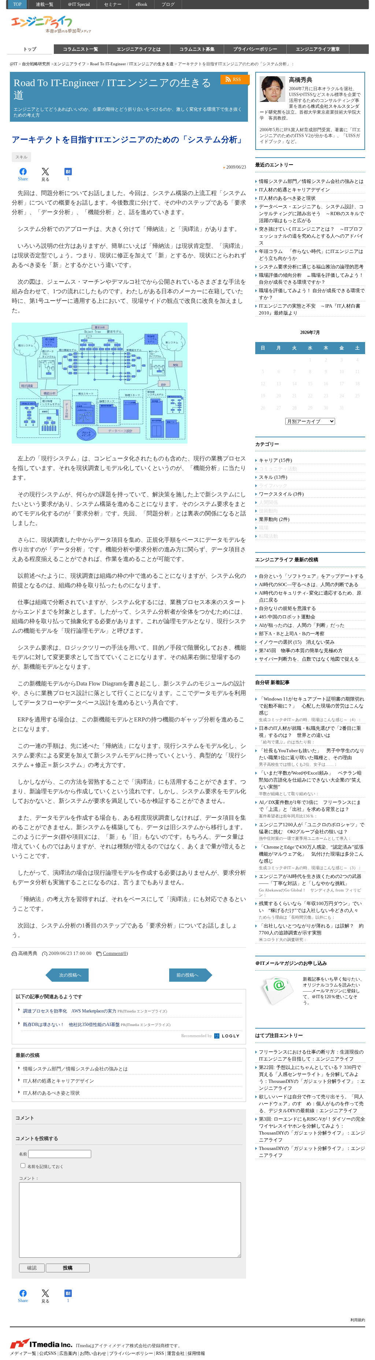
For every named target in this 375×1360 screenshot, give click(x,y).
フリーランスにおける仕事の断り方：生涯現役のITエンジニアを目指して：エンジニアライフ (311, 1055)
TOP (17, 4)
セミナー (113, 4)
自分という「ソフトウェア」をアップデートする (311, 576)
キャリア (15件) (275, 460)
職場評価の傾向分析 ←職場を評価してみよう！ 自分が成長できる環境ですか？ (311, 278)
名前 (23, 1154)
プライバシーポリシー (255, 49)
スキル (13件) (273, 477)
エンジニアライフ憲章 (318, 49)
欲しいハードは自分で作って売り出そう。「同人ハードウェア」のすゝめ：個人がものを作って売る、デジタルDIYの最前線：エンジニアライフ (311, 1103)
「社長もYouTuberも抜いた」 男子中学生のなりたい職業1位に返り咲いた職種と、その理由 (311, 754)
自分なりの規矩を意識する (287, 608)
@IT (14, 64)
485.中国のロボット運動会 (287, 617)
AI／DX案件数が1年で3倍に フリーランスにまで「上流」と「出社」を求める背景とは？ (310, 806)
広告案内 (68, 1353)
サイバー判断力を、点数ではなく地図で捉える (309, 659)
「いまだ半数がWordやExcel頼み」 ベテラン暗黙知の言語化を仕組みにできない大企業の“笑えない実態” (310, 780)
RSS (237, 79)
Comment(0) (115, 953)
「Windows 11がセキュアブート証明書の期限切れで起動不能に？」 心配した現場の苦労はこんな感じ (311, 706)
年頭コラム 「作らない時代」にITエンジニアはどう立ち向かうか (311, 255)
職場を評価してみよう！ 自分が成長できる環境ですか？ (312, 294)
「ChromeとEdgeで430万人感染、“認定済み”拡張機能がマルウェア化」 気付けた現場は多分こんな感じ (311, 854)
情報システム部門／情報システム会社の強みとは (75, 1069)
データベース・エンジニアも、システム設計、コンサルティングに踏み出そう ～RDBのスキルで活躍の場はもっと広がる (311, 213)
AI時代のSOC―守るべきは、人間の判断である (309, 584)
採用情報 (196, 1353)
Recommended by (197, 1035)
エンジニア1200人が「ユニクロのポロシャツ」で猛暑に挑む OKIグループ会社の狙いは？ (311, 828)
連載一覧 (44, 4)
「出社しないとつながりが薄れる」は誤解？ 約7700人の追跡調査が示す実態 (311, 929)
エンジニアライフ (51, 25)
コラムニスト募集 (197, 49)
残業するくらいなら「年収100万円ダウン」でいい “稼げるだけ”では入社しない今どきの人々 (310, 907)
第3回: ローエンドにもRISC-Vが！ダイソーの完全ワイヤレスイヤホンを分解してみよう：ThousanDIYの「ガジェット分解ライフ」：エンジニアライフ (312, 1129)
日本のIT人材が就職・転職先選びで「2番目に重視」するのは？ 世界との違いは (310, 731)
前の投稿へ (187, 975)
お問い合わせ (93, 1353)
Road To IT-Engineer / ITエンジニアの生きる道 (132, 64)
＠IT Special (79, 4)
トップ (29, 49)
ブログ (168, 4)
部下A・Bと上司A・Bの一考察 (291, 633)
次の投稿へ (70, 975)
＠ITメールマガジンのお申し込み (291, 963)
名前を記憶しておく (45, 1166)
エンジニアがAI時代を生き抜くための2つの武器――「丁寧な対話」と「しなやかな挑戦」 (310, 880)
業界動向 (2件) (274, 519)
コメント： (29, 1178)
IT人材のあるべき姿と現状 (51, 1093)
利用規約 (357, 1320)
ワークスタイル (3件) (281, 494)
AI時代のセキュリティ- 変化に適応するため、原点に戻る (310, 596)
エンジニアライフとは (139, 49)
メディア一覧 (23, 1353)
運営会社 (176, 1353)
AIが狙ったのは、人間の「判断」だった (302, 625)
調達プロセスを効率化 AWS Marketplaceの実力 (95, 1011)
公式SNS (47, 1353)
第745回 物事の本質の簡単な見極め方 (301, 650)
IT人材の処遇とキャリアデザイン (58, 1081)
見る (45, 179)
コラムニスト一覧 (80, 49)
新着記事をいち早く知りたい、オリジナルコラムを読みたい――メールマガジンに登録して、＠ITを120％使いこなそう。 (333, 991)
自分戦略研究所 (36, 64)
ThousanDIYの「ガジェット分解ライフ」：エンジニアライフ (312, 1152)
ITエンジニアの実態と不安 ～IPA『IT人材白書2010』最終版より (309, 309)
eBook (141, 4)
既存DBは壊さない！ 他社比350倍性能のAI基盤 (96, 1024)
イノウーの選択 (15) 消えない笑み (297, 642)
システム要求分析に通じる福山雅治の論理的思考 (311, 266)
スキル (21, 157)
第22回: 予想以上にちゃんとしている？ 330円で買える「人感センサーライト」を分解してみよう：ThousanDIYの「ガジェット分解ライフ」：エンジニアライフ (312, 1078)
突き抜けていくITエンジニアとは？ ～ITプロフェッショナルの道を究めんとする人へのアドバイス (311, 236)
